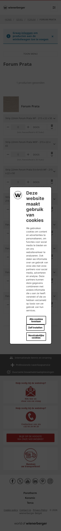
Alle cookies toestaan (36, 320)
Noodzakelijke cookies (36, 336)
